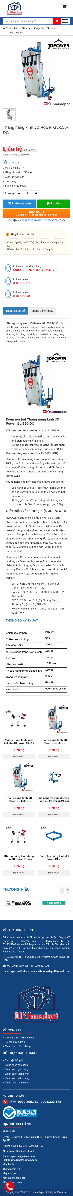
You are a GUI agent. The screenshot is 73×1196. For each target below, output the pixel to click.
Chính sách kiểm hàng (17, 1078)
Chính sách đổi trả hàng (18, 1046)
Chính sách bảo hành (16, 1064)
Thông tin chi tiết (15, 310)
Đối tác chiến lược (15, 1042)
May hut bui (9, 1164)
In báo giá (13, 162)
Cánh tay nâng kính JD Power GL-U (54, 858)
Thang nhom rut (11, 1169)
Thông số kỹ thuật (42, 310)
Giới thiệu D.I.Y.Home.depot (20, 1037)
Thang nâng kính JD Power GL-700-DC (54, 741)
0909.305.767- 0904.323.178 (37, 220)
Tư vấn (56, 203)
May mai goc (10, 1173)
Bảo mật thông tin (14, 1060)
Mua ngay (36, 213)
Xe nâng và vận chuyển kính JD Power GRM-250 (54, 799)
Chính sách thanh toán (17, 1073)
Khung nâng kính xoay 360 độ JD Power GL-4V (19, 741)
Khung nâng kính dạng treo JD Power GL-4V (19, 858)
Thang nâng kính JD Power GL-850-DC (19, 799)
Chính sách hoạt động (16, 1082)
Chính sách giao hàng (16, 1069)
